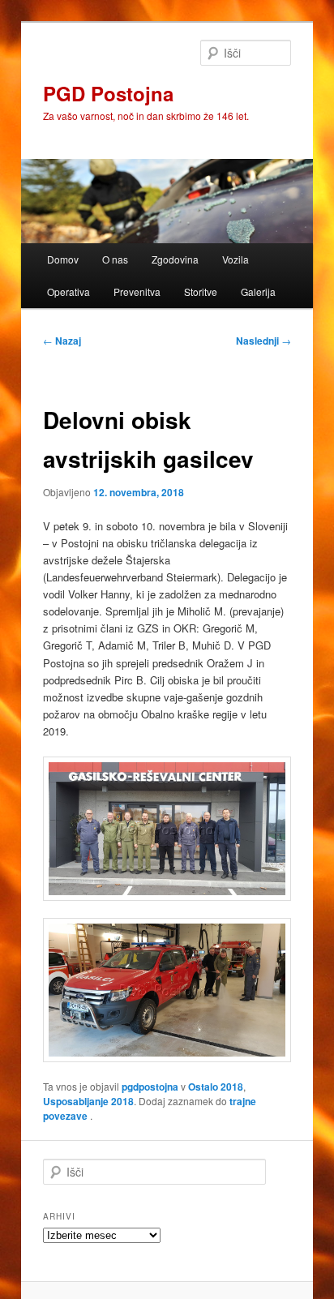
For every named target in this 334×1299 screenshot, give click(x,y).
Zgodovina (175, 259)
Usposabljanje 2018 (88, 1101)
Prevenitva (137, 291)
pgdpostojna (150, 1086)
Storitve (200, 291)
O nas (115, 259)
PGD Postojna (108, 93)
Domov (63, 259)
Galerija (258, 291)
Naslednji (263, 340)
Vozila (235, 259)
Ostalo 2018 (215, 1086)
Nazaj (62, 340)
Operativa (68, 291)
